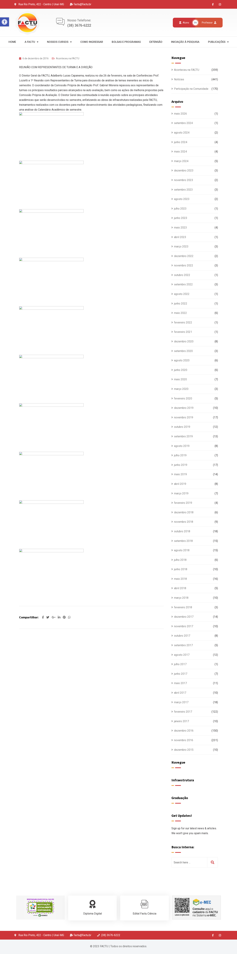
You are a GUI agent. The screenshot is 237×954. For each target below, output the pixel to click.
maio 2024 (180, 151)
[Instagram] (220, 4)
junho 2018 (180, 569)
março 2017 (181, 702)
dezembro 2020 (183, 341)
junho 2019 (180, 465)
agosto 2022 (181, 294)
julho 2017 (180, 664)
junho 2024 (180, 142)
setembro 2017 (183, 645)
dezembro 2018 (183, 512)
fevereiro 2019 (183, 502)
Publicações (216, 41)
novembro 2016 (183, 740)
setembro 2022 (183, 284)
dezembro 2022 (183, 256)
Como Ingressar (91, 41)
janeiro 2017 (181, 721)
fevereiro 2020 (183, 398)
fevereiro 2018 (183, 607)
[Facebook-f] (212, 4)
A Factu (30, 41)
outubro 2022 (182, 275)
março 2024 (181, 161)
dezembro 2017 (183, 616)
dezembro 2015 (183, 749)
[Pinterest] (64, 617)
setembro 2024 (183, 123)
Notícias (179, 79)
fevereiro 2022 (183, 322)
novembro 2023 (183, 180)
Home (12, 41)
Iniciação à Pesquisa (185, 41)
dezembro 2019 (183, 408)
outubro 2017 (182, 635)
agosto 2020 (181, 360)
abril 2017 (180, 692)
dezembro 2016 (183, 730)
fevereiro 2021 (183, 332)
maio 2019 (180, 474)
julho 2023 (180, 208)
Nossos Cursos (57, 41)
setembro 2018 (183, 541)
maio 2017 (180, 683)
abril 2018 (180, 588)
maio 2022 (180, 313)
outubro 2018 (182, 531)
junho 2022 (180, 303)
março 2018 (181, 597)
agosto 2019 (181, 446)
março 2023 (181, 246)
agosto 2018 (181, 550)
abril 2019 (180, 484)
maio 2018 (180, 578)
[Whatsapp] (69, 617)
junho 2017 (180, 673)
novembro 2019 (183, 417)
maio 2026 (180, 113)
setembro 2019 (183, 436)
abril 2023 (180, 237)
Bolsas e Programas (126, 41)
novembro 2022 (183, 265)
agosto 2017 (181, 654)
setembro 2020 (183, 351)
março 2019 (181, 493)
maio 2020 (180, 379)
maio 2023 (180, 227)
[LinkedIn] (59, 617)
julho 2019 (180, 455)
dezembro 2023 (183, 170)
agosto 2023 (181, 199)
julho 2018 (180, 560)
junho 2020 (180, 370)
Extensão (155, 41)
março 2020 (181, 389)
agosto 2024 (181, 132)
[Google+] (54, 617)
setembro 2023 (183, 189)
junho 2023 (180, 218)
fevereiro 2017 (183, 711)
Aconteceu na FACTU (67, 58)
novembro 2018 (183, 521)
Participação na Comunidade (191, 88)
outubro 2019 (182, 426)
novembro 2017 (183, 626)
